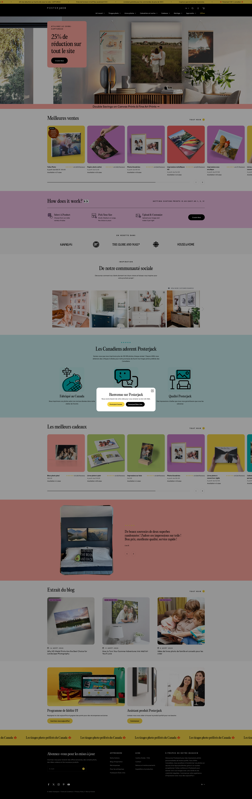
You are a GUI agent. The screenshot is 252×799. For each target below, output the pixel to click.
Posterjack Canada (116, 404)
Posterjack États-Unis (135, 404)
